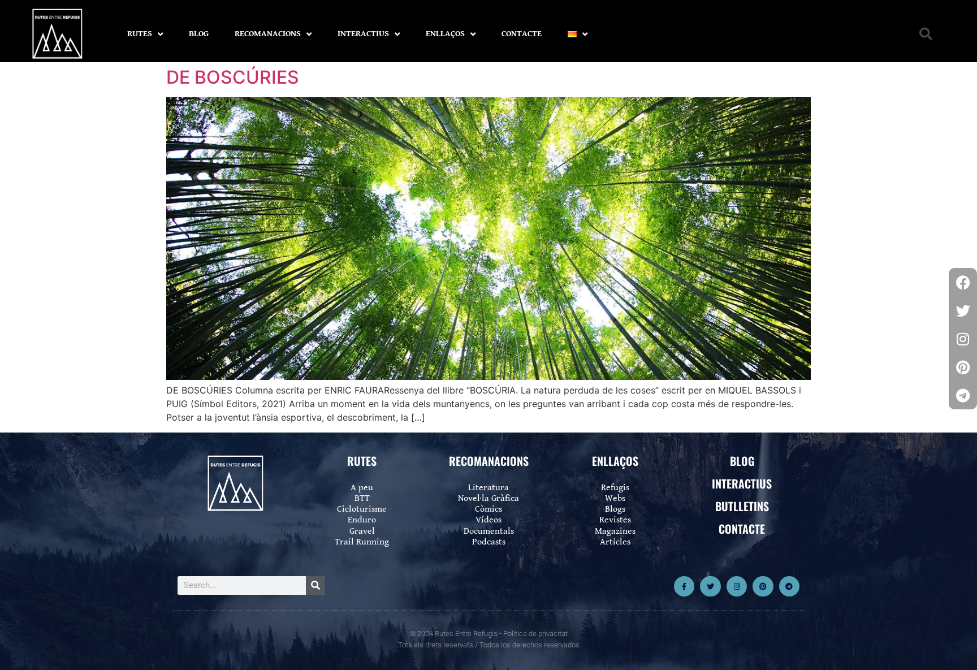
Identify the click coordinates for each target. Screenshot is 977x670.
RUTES (139, 33)
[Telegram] (789, 586)
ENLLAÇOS (445, 33)
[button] (926, 34)
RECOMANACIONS (268, 33)
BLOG (199, 33)
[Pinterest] (763, 586)
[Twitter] (710, 586)
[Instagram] (737, 586)
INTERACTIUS (363, 33)
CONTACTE (522, 33)
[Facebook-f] (684, 586)
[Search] (315, 585)
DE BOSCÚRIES (232, 77)
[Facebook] (963, 282)
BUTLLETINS (742, 506)
